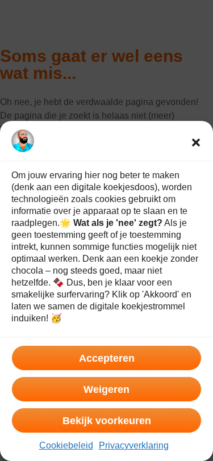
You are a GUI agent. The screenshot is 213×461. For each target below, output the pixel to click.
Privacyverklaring (134, 445)
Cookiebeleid (66, 445)
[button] (196, 142)
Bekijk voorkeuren (106, 420)
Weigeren (106, 389)
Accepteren (107, 358)
